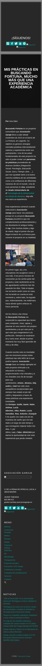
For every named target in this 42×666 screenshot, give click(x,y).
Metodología (9, 557)
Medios (7, 536)
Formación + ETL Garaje (13, 566)
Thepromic (8, 545)
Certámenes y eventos (12, 570)
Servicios (7, 576)
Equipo (7, 542)
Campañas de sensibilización (15, 573)
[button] (5, 583)
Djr (5, 554)
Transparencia (9, 560)
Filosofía (7, 532)
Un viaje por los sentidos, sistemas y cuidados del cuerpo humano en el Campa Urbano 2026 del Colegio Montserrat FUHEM (20, 623)
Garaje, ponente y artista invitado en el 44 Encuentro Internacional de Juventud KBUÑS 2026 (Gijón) (19, 637)
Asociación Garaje (21, 10)
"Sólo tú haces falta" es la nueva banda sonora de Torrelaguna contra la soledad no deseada (20, 601)
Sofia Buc (8, 550)
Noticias (7, 527)
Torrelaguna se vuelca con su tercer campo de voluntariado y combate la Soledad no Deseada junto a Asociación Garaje (19, 609)
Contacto (7, 579)
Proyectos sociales (11, 563)
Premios (7, 539)
